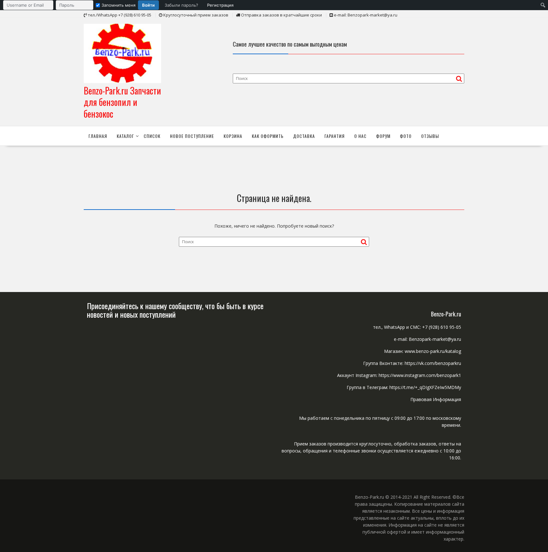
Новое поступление (192, 136)
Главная (97, 136)
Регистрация (220, 5)
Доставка (304, 136)
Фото (406, 136)
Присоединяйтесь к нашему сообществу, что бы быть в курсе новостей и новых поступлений (175, 310)
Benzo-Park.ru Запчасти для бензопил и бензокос (122, 102)
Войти (148, 5)
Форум (383, 136)
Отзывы (430, 136)
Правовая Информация (435, 399)
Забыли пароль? (181, 5)
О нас (360, 136)
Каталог (125, 136)
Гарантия (334, 136)
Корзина (233, 136)
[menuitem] (120, 5)
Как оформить (268, 136)
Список (152, 136)
